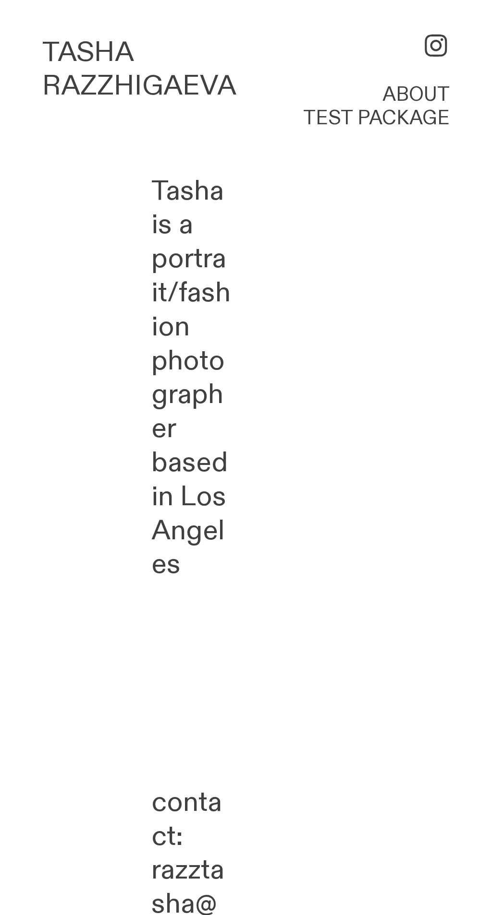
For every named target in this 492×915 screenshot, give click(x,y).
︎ (436, 47)
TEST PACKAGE (376, 118)
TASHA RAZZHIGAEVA (139, 69)
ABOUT (416, 95)
